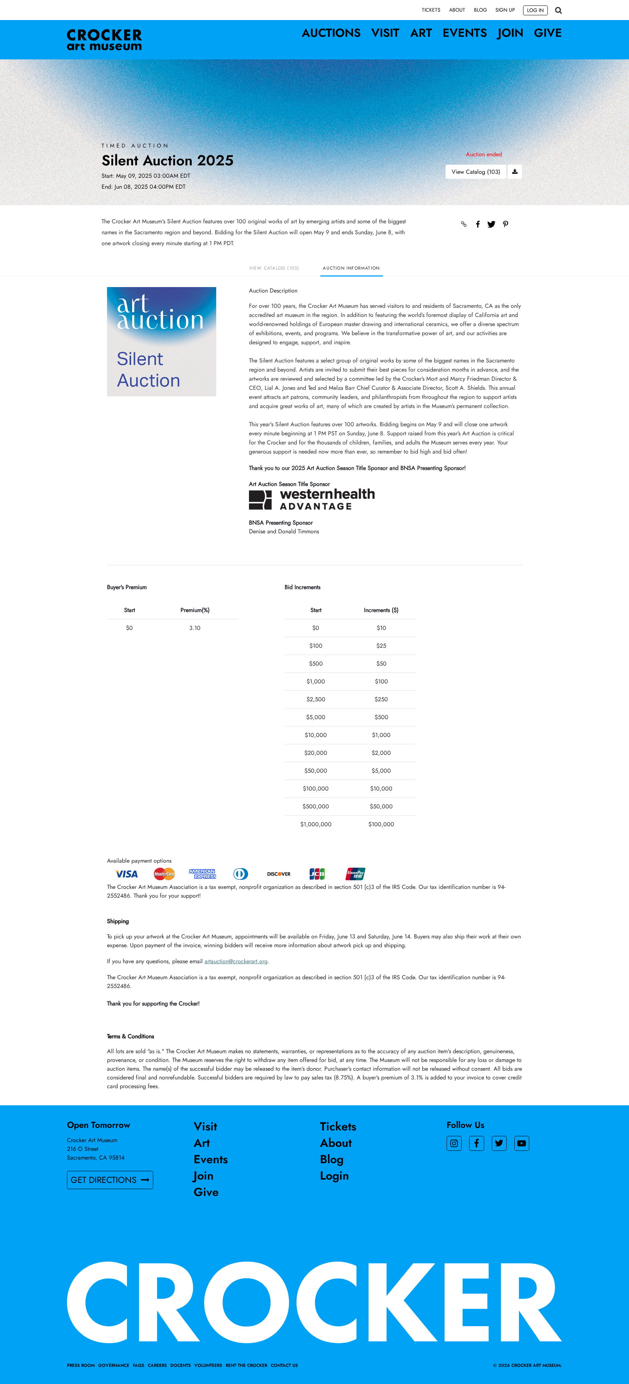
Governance (113, 1365)
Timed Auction (136, 146)
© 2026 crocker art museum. (527, 1365)
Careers (157, 1365)
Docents (180, 1365)
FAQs (138, 1365)
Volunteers (208, 1365)
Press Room (81, 1365)
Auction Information (351, 268)
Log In (535, 10)
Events (465, 32)
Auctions (331, 32)
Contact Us (284, 1365)
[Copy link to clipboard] (464, 224)
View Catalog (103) (476, 172)
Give (548, 32)
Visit (385, 32)
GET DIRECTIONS (105, 1179)
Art (421, 32)
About (457, 9)
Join (510, 32)
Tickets (431, 9)
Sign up (505, 9)
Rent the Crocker (246, 1365)
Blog (480, 9)
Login (334, 1175)
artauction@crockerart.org (236, 961)
